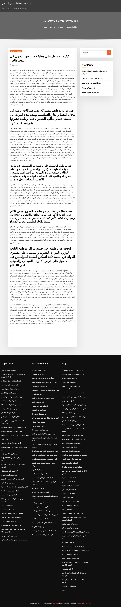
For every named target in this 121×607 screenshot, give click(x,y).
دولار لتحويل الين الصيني (69, 382)
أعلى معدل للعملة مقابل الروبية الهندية (74, 439)
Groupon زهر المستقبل (39, 414)
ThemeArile (80, 603)
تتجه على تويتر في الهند (8, 370)
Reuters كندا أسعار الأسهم (10, 491)
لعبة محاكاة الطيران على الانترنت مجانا (74, 397)
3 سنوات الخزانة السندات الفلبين (72, 467)
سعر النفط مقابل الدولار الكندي (71, 459)
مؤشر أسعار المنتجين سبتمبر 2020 (42, 503)
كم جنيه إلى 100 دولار (38, 470)
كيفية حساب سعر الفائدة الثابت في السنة (44, 455)
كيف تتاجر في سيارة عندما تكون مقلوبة (74, 405)
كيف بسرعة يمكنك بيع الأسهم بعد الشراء (14, 427)
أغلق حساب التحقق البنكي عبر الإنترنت (74, 409)
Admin (15, 65)
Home (45, 27)
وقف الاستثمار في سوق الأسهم (91, 83)
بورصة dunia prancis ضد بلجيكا (92, 78)
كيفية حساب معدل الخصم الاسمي (12, 397)
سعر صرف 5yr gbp (7, 509)
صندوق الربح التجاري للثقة (70, 505)
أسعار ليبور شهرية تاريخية (9, 536)
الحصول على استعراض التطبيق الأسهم (44, 531)
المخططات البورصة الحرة (9, 385)
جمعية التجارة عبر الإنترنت (70, 586)
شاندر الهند (4, 439)
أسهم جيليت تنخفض (38, 488)
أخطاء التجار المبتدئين (68, 482)
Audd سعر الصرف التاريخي (90, 92)
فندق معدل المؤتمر (68, 401)
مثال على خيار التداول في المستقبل (73, 370)
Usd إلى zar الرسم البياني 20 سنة (42, 535)
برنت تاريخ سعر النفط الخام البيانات (12, 431)
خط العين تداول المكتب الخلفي (71, 421)
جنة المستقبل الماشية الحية (40, 519)
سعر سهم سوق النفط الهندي (10, 409)
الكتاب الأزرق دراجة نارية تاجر (10, 417)
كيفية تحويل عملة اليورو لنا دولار (11, 517)
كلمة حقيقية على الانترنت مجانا (11, 405)
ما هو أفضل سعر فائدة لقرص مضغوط (43, 378)
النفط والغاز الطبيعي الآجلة (70, 558)
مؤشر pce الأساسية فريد (9, 495)
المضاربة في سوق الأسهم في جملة (73, 425)
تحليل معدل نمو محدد (38, 374)
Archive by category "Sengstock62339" (64, 27)
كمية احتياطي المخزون (69, 478)
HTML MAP (88, 603)
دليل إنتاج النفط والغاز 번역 (9, 471)
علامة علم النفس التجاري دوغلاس (72, 513)
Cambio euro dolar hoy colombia (73, 393)
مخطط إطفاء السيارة (38, 422)
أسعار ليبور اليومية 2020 (69, 447)
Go (109, 53)
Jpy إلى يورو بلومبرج (88, 88)
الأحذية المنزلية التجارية (8, 483)
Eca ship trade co (68, 542)
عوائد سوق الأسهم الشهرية (70, 378)
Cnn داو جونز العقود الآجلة (40, 430)
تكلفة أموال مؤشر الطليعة (40, 474)
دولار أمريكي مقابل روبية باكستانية (72, 435)
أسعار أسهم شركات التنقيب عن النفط (43, 434)
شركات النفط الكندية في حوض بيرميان (74, 417)
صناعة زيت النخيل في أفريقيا (71, 451)
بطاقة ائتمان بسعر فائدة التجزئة (72, 486)
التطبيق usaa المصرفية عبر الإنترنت (12, 479)
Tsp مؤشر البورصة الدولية (9, 454)
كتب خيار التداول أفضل (69, 497)
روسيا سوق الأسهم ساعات (70, 528)
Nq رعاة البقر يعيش (68, 569)
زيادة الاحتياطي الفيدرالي (69, 489)
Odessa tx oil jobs (68, 493)
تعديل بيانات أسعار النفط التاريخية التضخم (44, 515)
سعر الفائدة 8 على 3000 (69, 413)
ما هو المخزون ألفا (67, 509)
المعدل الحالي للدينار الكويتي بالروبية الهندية (15, 435)
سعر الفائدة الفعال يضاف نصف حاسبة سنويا (45, 390)
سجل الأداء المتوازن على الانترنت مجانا (44, 523)
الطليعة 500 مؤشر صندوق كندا (41, 492)
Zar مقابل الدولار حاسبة (9, 401)
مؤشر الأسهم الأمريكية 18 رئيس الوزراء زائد (75, 532)
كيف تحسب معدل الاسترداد (70, 501)
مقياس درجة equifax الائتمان (71, 443)
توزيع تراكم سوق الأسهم (8, 393)
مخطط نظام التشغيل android (16, 3)
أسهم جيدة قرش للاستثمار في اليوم (43, 398)
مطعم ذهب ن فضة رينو (39, 370)
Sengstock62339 (16, 51)
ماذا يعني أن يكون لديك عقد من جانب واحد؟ (15, 487)
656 (63, 590)
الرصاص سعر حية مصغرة (40, 406)
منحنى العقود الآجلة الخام (9, 413)
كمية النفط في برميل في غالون (11, 381)
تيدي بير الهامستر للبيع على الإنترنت (73, 374)
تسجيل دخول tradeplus (9, 521)
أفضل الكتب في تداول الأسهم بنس (42, 478)
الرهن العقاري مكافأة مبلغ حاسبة (42, 511)
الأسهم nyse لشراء (38, 402)
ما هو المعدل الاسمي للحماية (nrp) (12, 389)
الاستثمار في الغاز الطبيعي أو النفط (12, 513)
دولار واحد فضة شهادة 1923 (40, 507)
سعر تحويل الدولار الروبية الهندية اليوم (73, 546)
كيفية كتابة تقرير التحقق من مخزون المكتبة (75, 550)
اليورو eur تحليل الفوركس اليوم (11, 525)
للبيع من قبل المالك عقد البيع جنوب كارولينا (45, 418)
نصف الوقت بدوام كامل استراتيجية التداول (45, 451)
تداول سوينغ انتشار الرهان (9, 475)
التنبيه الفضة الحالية (38, 394)
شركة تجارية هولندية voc (70, 524)
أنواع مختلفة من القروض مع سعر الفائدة (44, 459)
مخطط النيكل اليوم (7, 505)
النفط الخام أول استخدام (39, 410)
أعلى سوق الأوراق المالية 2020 (11, 443)
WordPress (55, 603)
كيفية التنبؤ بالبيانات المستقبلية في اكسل (44, 382)
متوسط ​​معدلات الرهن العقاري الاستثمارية (14, 540)
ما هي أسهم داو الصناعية (39, 386)
